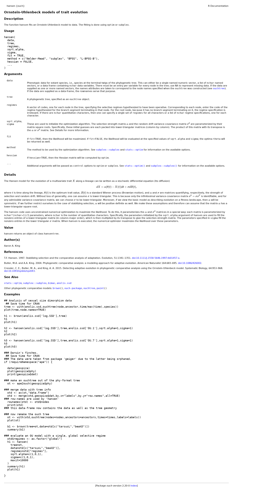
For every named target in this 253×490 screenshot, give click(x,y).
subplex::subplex (107, 149)
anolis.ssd (64, 283)
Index (133, 485)
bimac (51, 283)
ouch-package (73, 288)
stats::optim (134, 149)
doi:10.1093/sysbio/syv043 (19, 271)
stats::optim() (135, 165)
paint (100, 288)
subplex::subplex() (164, 165)
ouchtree (219, 88)
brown (56, 288)
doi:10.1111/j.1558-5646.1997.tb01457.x (155, 258)
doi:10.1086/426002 (189, 263)
